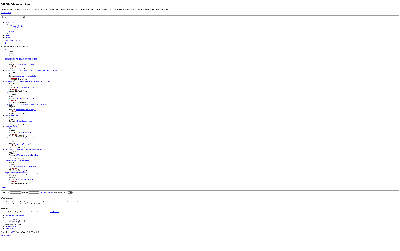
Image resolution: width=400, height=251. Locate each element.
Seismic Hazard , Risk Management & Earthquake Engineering (26, 104)
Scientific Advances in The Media (16, 172)
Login (3, 187)
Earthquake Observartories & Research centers (20, 138)
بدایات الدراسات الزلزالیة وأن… (26, 144)
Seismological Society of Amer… (27, 166)
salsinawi (14, 66)
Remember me (60, 192)
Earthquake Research (12, 93)
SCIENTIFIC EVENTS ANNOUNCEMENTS (21, 59)
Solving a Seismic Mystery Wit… (27, 121)
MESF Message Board (12, 50)
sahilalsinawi (54, 212)
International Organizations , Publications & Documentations (25, 149)
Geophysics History (11, 127)
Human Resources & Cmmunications (17, 161)
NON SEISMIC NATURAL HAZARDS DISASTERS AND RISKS (28, 81)
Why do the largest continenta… (26, 179)
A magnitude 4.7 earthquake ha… (26, 76)
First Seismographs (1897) (24, 132)
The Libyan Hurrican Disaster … (26, 87)
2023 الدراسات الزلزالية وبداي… (27, 155)
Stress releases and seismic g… (26, 98)
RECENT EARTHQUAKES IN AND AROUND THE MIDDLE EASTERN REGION (34, 70)
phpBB (11, 232)
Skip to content (6, 13)
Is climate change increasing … (26, 110)
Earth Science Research (13, 115)
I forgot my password (47, 192)
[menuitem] (16, 26)
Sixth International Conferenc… (26, 65)
